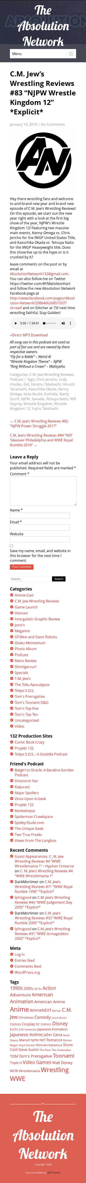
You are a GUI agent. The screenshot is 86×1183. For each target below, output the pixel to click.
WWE (17, 1078)
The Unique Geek (29, 828)
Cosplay (28, 1024)
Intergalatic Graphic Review (37, 619)
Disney (60, 1023)
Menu (17, 53)
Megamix (22, 630)
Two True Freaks (28, 834)
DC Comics (43, 1024)
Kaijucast (22, 786)
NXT (42, 1040)
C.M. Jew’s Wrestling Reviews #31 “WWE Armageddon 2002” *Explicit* (42, 933)
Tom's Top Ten (26, 714)
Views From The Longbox (35, 840)
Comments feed (28, 966)
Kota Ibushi (33, 394)
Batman (56, 1010)
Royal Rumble (27, 1045)
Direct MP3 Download (30, 335)
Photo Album (26, 648)
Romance (54, 1039)
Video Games (37, 1062)
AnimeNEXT (40, 1010)
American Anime (49, 1001)
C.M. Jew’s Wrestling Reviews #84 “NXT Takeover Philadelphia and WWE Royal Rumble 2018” (41, 440)
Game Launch (26, 607)
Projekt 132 (24, 748)
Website (16, 534)
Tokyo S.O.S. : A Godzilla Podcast (41, 754)
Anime (19, 1009)
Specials (21, 672)
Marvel (24, 1040)
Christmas (26, 1018)
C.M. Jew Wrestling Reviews (52, 374)
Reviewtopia (25, 810)
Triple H (16, 1062)
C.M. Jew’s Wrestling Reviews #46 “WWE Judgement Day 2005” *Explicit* (43, 902)
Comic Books (59, 1017)
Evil (26, 384)
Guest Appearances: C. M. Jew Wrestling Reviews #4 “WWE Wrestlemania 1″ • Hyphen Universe (44, 861)
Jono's (20, 625)
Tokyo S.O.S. (24, 690)
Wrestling (55, 1069)
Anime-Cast (24, 595)
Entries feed (25, 960)
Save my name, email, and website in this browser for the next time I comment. (40, 555)
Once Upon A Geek (30, 798)
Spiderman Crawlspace (34, 816)
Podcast (16, 379)
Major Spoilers (27, 792)
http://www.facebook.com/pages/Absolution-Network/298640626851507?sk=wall (42, 303)
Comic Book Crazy (29, 742)
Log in (20, 954)
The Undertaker (61, 1050)
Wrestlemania (29, 1071)
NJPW (25, 398)
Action (49, 988)
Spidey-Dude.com (29, 822)
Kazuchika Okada (42, 389)
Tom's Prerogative (30, 696)
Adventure (20, 995)
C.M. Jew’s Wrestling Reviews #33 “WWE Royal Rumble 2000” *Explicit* (44, 918)
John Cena (52, 1034)
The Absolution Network (43, 1135)
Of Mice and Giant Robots (36, 636)
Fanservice (30, 1029)
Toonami (63, 1055)
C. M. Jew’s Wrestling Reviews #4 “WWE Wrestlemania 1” (44, 873)
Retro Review (25, 660)
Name (16, 510)
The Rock (45, 1050)
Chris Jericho (46, 379)
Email (16, 522)
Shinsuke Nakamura (49, 1045)
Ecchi (14, 1029)
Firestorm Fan (26, 780)
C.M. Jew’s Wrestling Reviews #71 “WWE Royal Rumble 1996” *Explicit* (44, 886)
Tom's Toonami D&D (32, 702)
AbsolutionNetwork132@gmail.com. (39, 273)
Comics (15, 1024)
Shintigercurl (25, 666)
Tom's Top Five (27, 708)
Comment (19, 473)
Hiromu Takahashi (46, 384)
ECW (21, 1029)
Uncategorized (27, 720)
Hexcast (21, 613)
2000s (28, 988)
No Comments (53, 124)
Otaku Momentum (30, 642)
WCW (14, 1071)
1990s (16, 988)
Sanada (38, 398)
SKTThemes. (54, 1172)
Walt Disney (62, 1062)
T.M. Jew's (23, 678)
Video (19, 726)
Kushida (51, 394)
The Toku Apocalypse (32, 684)
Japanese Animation (52, 1029)
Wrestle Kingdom (38, 403)
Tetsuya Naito (57, 398)
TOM (14, 1056)
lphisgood (23, 897)
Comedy (42, 1017)
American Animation (31, 998)
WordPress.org (27, 972)
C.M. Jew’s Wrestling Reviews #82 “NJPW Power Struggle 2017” (39, 423)
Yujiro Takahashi (45, 408)
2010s (38, 989)
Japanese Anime (26, 1034)
